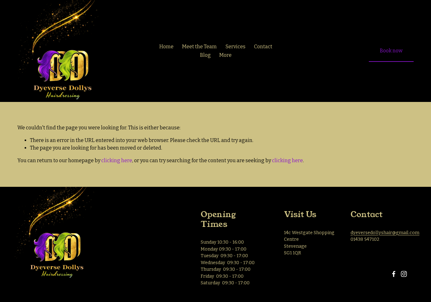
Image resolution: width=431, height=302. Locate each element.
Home (166, 47)
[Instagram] (404, 274)
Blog (205, 55)
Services (235, 47)
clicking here (116, 160)
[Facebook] (394, 274)
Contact (263, 47)
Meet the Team (199, 47)
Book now (391, 51)
